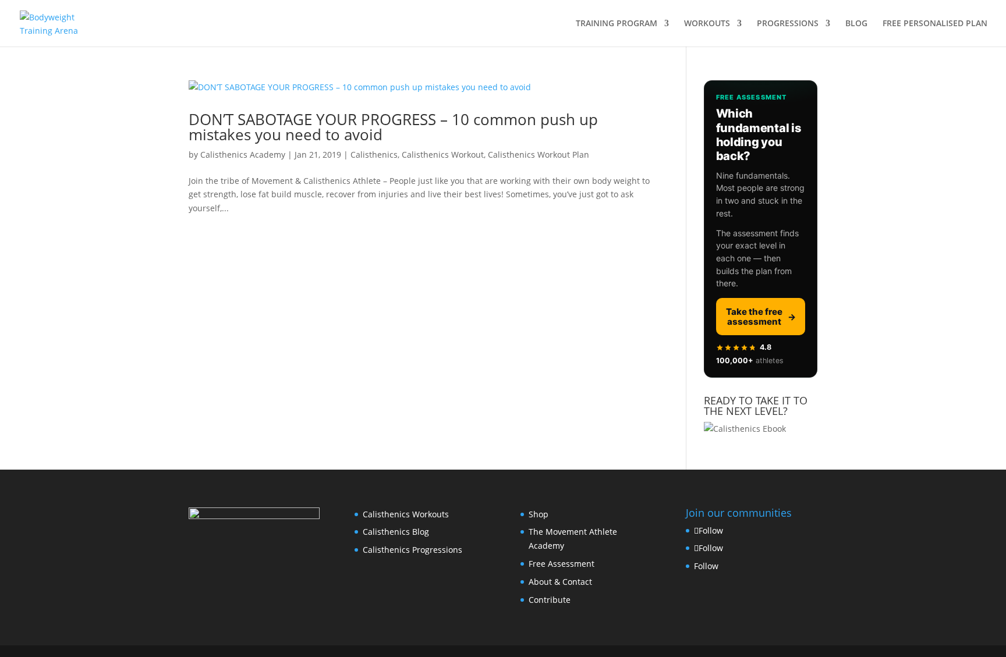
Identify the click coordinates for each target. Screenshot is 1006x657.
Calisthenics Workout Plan (538, 154)
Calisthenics (374, 154)
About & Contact (560, 581)
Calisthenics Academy (242, 154)
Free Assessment (561, 563)
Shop (538, 514)
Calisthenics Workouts (406, 514)
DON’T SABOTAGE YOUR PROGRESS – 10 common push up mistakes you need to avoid (393, 127)
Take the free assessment (761, 316)
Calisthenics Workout (443, 154)
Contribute (550, 599)
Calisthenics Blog (396, 531)
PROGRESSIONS (788, 24)
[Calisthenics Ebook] (745, 428)
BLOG (856, 24)
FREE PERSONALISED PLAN (935, 24)
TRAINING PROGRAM (616, 24)
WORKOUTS (707, 24)
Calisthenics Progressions (412, 549)
